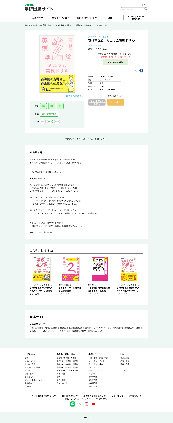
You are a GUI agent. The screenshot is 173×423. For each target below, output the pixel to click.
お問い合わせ (135, 396)
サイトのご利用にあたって (44, 396)
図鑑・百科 (29, 374)
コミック (92, 374)
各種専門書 (93, 383)
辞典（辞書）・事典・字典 (67, 371)
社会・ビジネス (95, 367)
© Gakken (87, 417)
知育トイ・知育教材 (33, 367)
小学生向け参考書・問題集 (67, 361)
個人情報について (70, 396)
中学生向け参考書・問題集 (67, 364)
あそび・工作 (30, 364)
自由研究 (28, 386)
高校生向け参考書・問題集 (67, 367)
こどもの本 (30, 354)
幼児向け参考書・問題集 (66, 358)
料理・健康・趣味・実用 (98, 358)
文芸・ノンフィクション (98, 371)
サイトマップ (117, 396)
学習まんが (29, 377)
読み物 (27, 371)
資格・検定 (52, 25)
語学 (58, 377)
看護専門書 (93, 380)
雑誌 (122, 354)
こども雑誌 (124, 358)
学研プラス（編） (95, 45)
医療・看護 (124, 364)
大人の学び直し (63, 383)
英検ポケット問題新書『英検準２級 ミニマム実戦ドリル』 (87, 25)
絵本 (26, 358)
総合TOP (28, 25)
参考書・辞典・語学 (39, 25)
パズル (123, 371)
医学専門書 (93, 377)
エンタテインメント (96, 361)
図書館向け (29, 383)
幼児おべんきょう (32, 361)
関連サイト (101, 139)
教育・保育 (124, 361)
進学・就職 (61, 380)
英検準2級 (61, 25)
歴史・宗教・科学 (96, 364)
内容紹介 (70, 139)
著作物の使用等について (94, 396)
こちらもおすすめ (86, 139)
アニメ (123, 367)
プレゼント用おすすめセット (36, 380)
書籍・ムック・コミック (100, 354)
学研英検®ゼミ (38, 324)
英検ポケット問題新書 (98, 37)
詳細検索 (143, 5)
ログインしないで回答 (115, 62)
